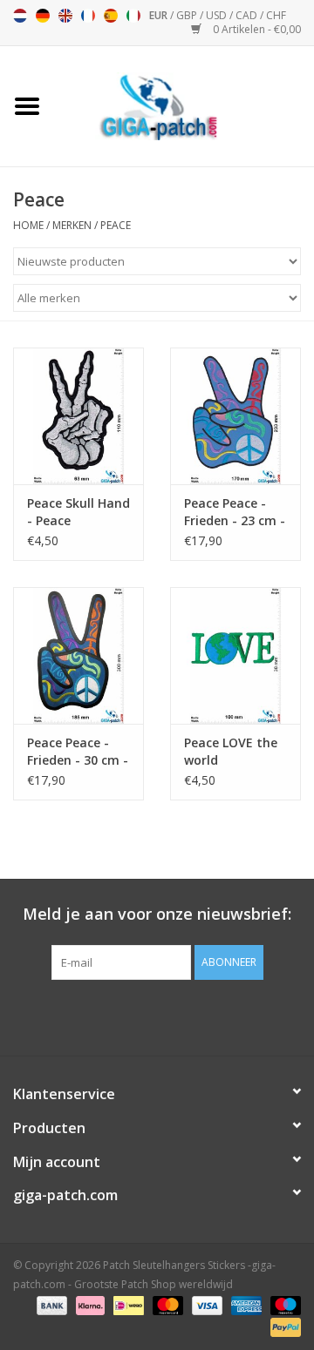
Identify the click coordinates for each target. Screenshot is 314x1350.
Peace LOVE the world (230, 751)
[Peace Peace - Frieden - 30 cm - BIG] (78, 655)
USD (217, 15)
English (65, 16)
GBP (188, 15)
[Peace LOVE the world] (235, 655)
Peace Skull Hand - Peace (78, 512)
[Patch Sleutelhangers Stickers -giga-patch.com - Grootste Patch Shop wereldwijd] (184, 105)
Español (111, 16)
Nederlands (20, 16)
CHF (276, 15)
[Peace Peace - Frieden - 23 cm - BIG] (235, 416)
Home (28, 225)
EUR (159, 15)
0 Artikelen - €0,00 (255, 29)
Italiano (133, 16)
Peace (115, 225)
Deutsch (43, 16)
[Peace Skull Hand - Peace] (78, 416)
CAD (248, 15)
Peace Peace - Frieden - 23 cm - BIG (234, 512)
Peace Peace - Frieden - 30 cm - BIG (77, 751)
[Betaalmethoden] (50, 1304)
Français (88, 16)
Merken (72, 225)
